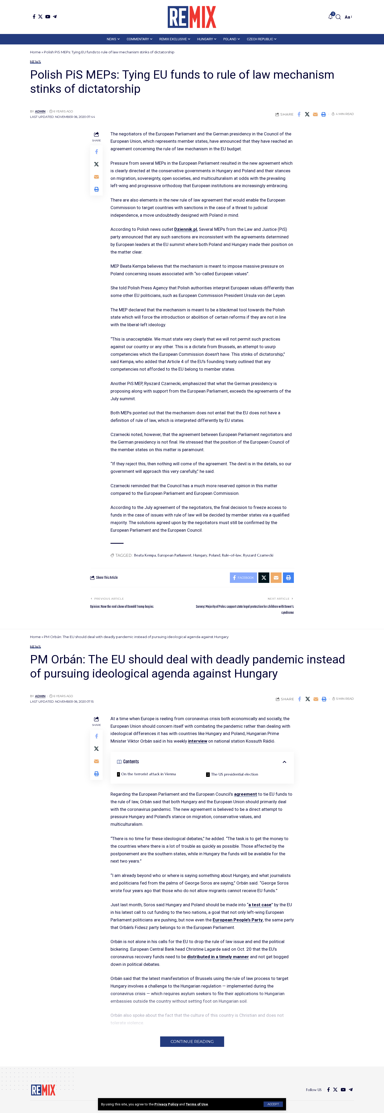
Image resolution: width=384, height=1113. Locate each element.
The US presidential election (234, 774)
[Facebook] (34, 16)
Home (35, 52)
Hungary (200, 555)
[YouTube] (47, 16)
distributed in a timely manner (218, 956)
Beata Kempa (145, 555)
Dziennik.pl (185, 229)
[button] (273, 1104)
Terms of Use (197, 1104)
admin (40, 111)
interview (197, 741)
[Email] (315, 114)
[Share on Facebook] (299, 114)
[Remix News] (192, 17)
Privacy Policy (166, 1104)
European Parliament (174, 555)
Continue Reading (192, 1041)
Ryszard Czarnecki (258, 555)
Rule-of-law (231, 555)
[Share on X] (307, 114)
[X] (40, 16)
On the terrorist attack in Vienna (148, 774)
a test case (259, 904)
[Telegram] (54, 16)
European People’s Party (238, 919)
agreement (245, 794)
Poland (214, 555)
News (35, 62)
